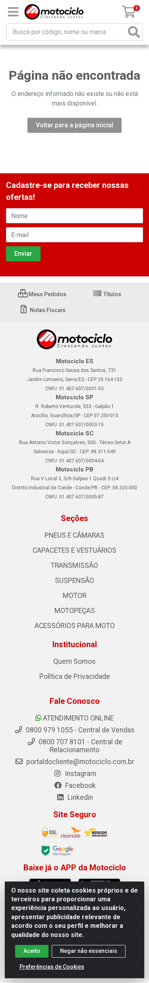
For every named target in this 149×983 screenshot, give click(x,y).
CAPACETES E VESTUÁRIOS (74, 550)
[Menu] (13, 12)
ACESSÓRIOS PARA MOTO (75, 626)
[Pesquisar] (134, 32)
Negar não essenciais (88, 951)
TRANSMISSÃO (74, 565)
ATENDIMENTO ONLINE (78, 718)
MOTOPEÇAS (74, 611)
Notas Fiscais (47, 310)
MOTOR (74, 596)
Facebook (80, 785)
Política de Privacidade (74, 676)
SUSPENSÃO (74, 580)
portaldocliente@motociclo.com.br (79, 762)
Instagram (79, 774)
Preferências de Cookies (51, 967)
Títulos (111, 294)
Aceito (31, 951)
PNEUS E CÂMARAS (74, 535)
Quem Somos (74, 661)
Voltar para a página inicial (74, 125)
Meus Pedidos (46, 294)
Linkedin (79, 797)
